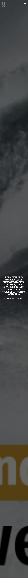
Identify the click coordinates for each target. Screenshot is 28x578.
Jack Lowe (16, 301)
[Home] (3, 4)
